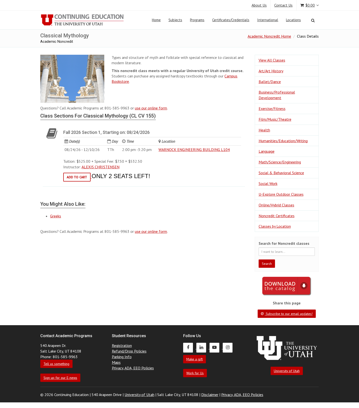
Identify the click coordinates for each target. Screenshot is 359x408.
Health (264, 130)
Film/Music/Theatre (275, 119)
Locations (293, 20)
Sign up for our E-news (60, 378)
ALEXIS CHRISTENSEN (100, 166)
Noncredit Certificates (277, 215)
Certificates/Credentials (230, 20)
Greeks (55, 216)
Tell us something (56, 364)
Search (267, 263)
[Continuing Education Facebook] (189, 347)
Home (156, 20)
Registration (122, 345)
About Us (259, 5)
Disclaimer (209, 394)
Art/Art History (271, 70)
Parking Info (122, 356)
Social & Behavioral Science (281, 172)
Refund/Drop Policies (129, 351)
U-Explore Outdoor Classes (281, 194)
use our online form (151, 108)
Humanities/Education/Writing (283, 140)
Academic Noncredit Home (269, 36)
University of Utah (287, 371)
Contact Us (283, 5)
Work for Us (195, 373)
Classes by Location (275, 226)
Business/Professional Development (277, 95)
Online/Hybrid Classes (276, 205)
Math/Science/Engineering (280, 162)
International (267, 20)
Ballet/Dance (270, 81)
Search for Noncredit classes (284, 243)
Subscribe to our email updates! (289, 313)
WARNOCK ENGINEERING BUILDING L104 (194, 149)
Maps (116, 362)
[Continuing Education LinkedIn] (203, 347)
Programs (197, 20)
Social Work (268, 183)
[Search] (313, 20)
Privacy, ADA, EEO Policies (133, 367)
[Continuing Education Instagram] (229, 347)
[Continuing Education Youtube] (216, 347)
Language (267, 151)
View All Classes (272, 60)
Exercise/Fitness (272, 108)
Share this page (287, 303)
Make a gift (194, 359)
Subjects (175, 20)
